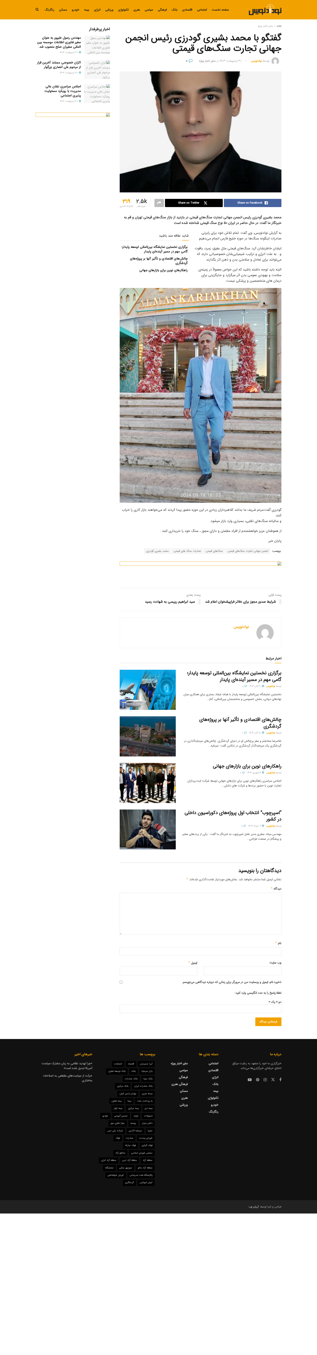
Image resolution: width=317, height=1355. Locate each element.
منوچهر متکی (125, 1168)
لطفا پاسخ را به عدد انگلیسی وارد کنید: (258, 992)
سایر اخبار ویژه (265, 26)
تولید (135, 1116)
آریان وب (254, 1207)
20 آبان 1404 (255, 686)
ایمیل (192, 962)
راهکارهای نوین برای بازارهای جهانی (163, 270)
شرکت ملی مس (115, 1131)
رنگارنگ (49, 9)
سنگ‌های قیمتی (214, 551)
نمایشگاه (109, 1168)
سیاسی (149, 9)
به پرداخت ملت (144, 1101)
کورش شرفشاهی (116, 1175)
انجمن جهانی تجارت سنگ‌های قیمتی (248, 551)
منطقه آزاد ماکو (145, 1168)
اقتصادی (187, 9)
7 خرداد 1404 (255, 826)
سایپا (150, 1131)
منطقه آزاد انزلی (108, 1160)
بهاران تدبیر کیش (127, 1094)
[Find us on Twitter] (273, 1080)
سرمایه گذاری (135, 1131)
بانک (174, 9)
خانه (279, 26)
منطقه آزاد (147, 1160)
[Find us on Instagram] (265, 1080)
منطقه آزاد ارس (129, 1160)
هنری (136, 9)
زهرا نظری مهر (118, 1123)
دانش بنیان (147, 1123)
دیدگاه (276, 888)
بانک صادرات (131, 1079)
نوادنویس (256, 61)
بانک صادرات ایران (143, 1086)
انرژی (97, 9)
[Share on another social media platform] (159, 203)
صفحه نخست (220, 9)
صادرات (129, 1138)
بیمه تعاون (116, 1101)
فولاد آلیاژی (147, 1145)
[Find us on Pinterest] (257, 1080)
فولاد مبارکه (130, 1145)
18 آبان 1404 (255, 733)
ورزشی (109, 9)
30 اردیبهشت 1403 (231, 61)
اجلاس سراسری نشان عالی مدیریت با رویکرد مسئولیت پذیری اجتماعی (62, 91)
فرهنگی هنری (179, 1084)
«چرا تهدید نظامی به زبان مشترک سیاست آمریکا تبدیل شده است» (67, 1065)
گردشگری (129, 1182)
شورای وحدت (145, 1138)
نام (278, 943)
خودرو (75, 9)
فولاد (118, 1138)
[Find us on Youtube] (250, 1080)
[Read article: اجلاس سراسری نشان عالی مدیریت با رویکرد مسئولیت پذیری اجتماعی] (97, 93)
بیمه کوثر (118, 1108)
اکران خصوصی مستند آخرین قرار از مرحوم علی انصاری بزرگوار (59, 65)
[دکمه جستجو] (37, 9)
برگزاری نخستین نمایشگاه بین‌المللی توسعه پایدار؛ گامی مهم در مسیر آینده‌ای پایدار (155, 249)
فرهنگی (162, 9)
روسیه (133, 1123)
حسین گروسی (121, 1116)
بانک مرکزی (122, 1086)
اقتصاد (131, 1064)
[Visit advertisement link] (200, 571)
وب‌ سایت (275, 962)
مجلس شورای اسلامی (141, 1153)
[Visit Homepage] (265, 9)
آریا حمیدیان (146, 1064)
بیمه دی (148, 1108)
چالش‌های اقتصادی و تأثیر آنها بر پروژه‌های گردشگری (159, 261)
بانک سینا (147, 1079)
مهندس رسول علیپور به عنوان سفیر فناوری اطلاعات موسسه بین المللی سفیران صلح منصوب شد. (59, 42)
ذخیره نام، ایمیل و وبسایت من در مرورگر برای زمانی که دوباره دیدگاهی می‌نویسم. (231, 982)
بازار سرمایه (146, 1071)
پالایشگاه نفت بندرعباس (141, 1175)
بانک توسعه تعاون (117, 1071)
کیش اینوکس (146, 1182)
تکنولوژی (123, 9)
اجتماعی (202, 9)
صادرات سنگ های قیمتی (187, 551)
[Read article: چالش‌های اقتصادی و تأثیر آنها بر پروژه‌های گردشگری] (148, 736)
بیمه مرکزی (133, 1108)
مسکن (63, 9)
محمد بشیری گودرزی (157, 551)
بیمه (86, 9)
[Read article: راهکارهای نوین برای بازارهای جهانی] (148, 783)
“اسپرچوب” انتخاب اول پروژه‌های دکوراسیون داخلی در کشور (233, 816)
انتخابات (118, 1064)
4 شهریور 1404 (254, 773)
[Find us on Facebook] (280, 1080)
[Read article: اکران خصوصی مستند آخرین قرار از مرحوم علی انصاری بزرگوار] (97, 69)
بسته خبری (147, 1094)
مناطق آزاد (120, 1153)
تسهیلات (148, 1116)
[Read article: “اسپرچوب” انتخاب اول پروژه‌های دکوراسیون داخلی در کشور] (148, 830)
